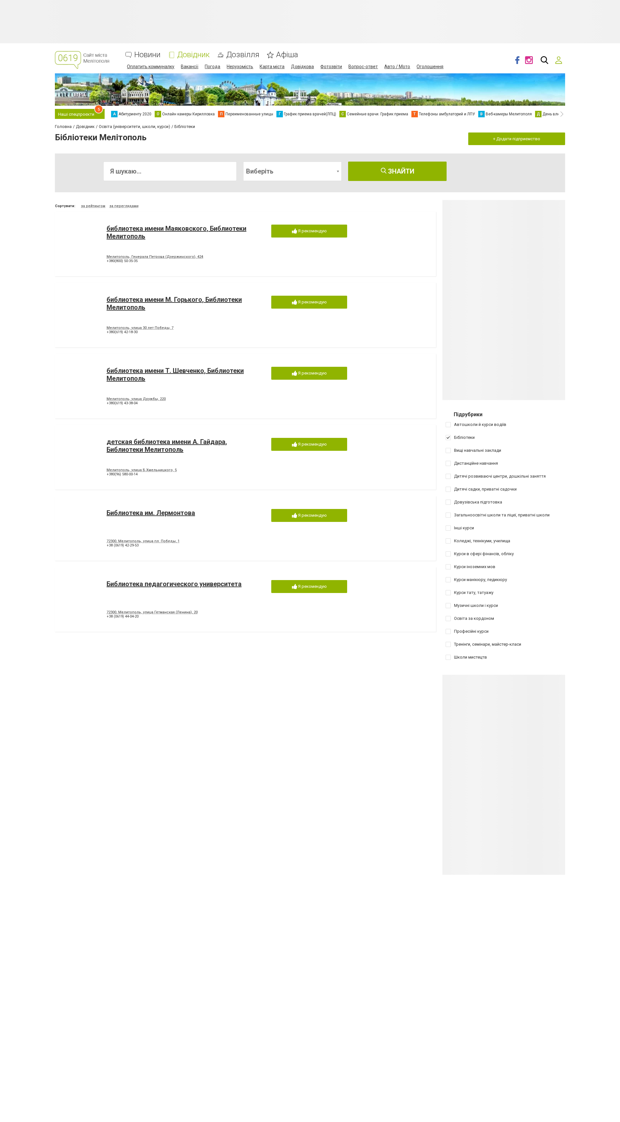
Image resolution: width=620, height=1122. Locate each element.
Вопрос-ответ (363, 66)
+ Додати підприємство (516, 138)
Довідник (193, 54)
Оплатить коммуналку (150, 66)
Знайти (400, 171)
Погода (212, 66)
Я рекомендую (312, 230)
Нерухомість (240, 66)
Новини (147, 54)
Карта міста (272, 66)
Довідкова (302, 66)
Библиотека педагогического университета (174, 584)
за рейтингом (93, 206)
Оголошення (430, 66)
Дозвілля (242, 54)
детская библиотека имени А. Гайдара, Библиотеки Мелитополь (167, 445)
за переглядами (124, 206)
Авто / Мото (397, 66)
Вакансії (189, 66)
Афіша (287, 54)
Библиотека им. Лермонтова (151, 513)
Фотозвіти (331, 66)
